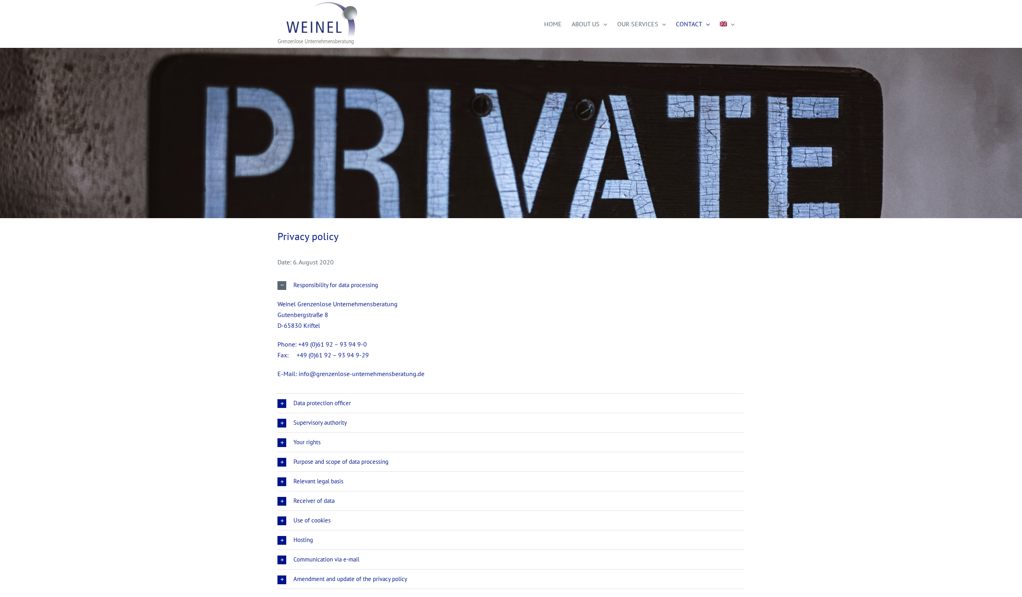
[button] (511, 285)
